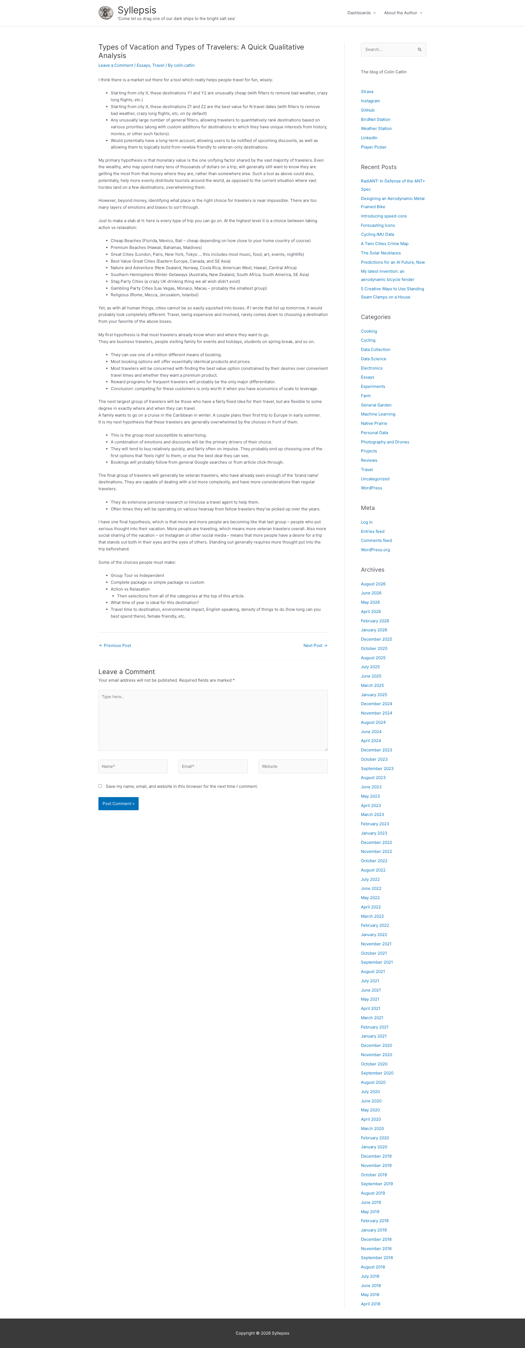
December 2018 (376, 1239)
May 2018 (370, 1294)
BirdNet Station (375, 119)
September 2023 (377, 768)
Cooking (369, 331)
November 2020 (376, 1054)
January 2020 (374, 1146)
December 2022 (376, 842)
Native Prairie (374, 423)
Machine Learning (378, 414)
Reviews (369, 460)
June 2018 (371, 1285)
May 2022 (370, 897)
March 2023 (372, 814)
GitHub (368, 110)
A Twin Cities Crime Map (385, 243)
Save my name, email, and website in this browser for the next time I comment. (182, 786)
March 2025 (372, 685)
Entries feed (372, 531)
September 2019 (377, 1183)
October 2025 (374, 648)
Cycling (368, 340)
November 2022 (376, 851)
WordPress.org (375, 549)
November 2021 (376, 943)
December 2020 (376, 1045)
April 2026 (371, 611)
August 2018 (373, 1266)
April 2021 (370, 1008)
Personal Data (374, 432)
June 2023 (371, 786)
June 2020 (371, 1100)
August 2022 (373, 870)
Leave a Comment (115, 65)
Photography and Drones (385, 442)
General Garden (376, 405)
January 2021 (374, 1036)
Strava (367, 91)
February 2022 (375, 925)
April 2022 (371, 907)
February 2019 (375, 1220)
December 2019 (376, 1156)
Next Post (315, 645)
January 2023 (374, 833)
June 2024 (371, 731)
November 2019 (376, 1165)
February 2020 (375, 1137)
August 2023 (373, 777)
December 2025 (376, 639)
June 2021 (371, 990)
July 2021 (370, 980)
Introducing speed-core (384, 216)
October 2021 (374, 953)
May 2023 (370, 796)
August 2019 (373, 1193)
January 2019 (374, 1230)
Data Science (373, 358)
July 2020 (370, 1091)
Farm (366, 395)
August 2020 (373, 1082)
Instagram (370, 100)
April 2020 (371, 1119)
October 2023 (374, 759)
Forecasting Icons (378, 225)
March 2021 (372, 1017)
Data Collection (375, 349)
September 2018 (377, 1257)
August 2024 (373, 722)
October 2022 (374, 860)
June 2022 (371, 888)
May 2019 (370, 1211)
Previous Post (115, 645)
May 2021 (370, 999)
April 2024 (371, 740)
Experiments (373, 386)
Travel (158, 65)
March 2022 (372, 916)
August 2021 (373, 971)
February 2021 (375, 1027)
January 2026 (374, 629)
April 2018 (370, 1303)
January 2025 (374, 694)
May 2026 (370, 602)
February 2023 (375, 823)
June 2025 (371, 676)
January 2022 (374, 934)
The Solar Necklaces (381, 252)
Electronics (372, 368)
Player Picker (374, 147)
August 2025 (373, 657)
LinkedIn (369, 137)
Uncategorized (375, 478)
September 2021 (377, 962)
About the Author (400, 12)
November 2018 (376, 1248)
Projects (369, 451)
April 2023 (371, 805)
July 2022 (370, 879)
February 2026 (375, 620)
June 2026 (371, 592)
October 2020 (374, 1064)
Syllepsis (137, 10)
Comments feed (376, 540)
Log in (367, 522)
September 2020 (377, 1073)
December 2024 (376, 703)
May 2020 (370, 1109)
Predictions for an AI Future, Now (393, 262)
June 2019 (371, 1202)
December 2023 (376, 750)
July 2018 (370, 1276)
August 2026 (373, 583)
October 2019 (374, 1174)
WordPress (371, 487)
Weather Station (376, 128)
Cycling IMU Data (377, 234)
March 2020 (372, 1128)
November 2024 (376, 713)
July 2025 (370, 666)
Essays (143, 65)
